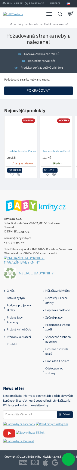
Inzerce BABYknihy (36, 273)
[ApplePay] (45, 462)
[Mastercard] (35, 462)
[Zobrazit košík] (70, 13)
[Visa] (23, 462)
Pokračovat (38, 91)
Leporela (33, 24)
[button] (14, 170)
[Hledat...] (60, 13)
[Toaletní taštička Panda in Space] (56, 132)
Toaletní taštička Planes (21, 152)
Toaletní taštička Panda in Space (57, 152)
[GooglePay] (55, 462)
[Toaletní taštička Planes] (21, 132)
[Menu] (49, 13)
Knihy (20, 24)
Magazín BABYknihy (22, 262)
